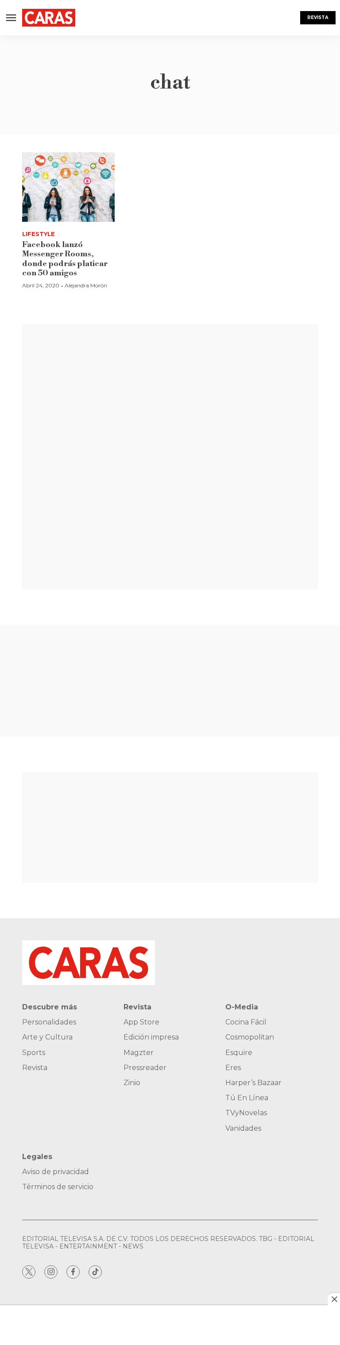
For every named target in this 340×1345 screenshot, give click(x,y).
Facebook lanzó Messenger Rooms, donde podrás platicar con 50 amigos (65, 259)
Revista (317, 17)
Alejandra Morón (86, 285)
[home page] (48, 18)
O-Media (241, 1007)
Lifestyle (38, 233)
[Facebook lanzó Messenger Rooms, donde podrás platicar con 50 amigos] (68, 187)
